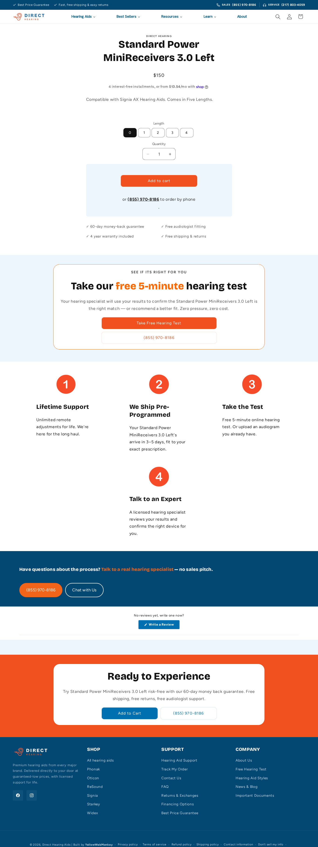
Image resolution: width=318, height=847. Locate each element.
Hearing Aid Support (179, 760)
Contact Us (171, 778)
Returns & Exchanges (179, 795)
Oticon (93, 778)
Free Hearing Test (251, 769)
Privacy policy (128, 844)
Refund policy (182, 844)
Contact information (238, 844)
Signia (92, 795)
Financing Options (177, 804)
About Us (244, 760)
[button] (278, 16)
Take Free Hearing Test (159, 323)
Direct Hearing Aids (56, 844)
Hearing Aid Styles (252, 778)
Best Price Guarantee (179, 813)
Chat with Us (84, 589)
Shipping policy (207, 844)
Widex (92, 813)
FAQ (165, 786)
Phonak (93, 769)
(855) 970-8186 (244, 5)
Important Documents (255, 795)
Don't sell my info (270, 844)
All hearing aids (100, 760)
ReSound (95, 786)
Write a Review (162, 625)
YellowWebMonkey (99, 844)
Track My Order (174, 769)
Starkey (93, 804)
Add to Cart (129, 713)
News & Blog (246, 786)
